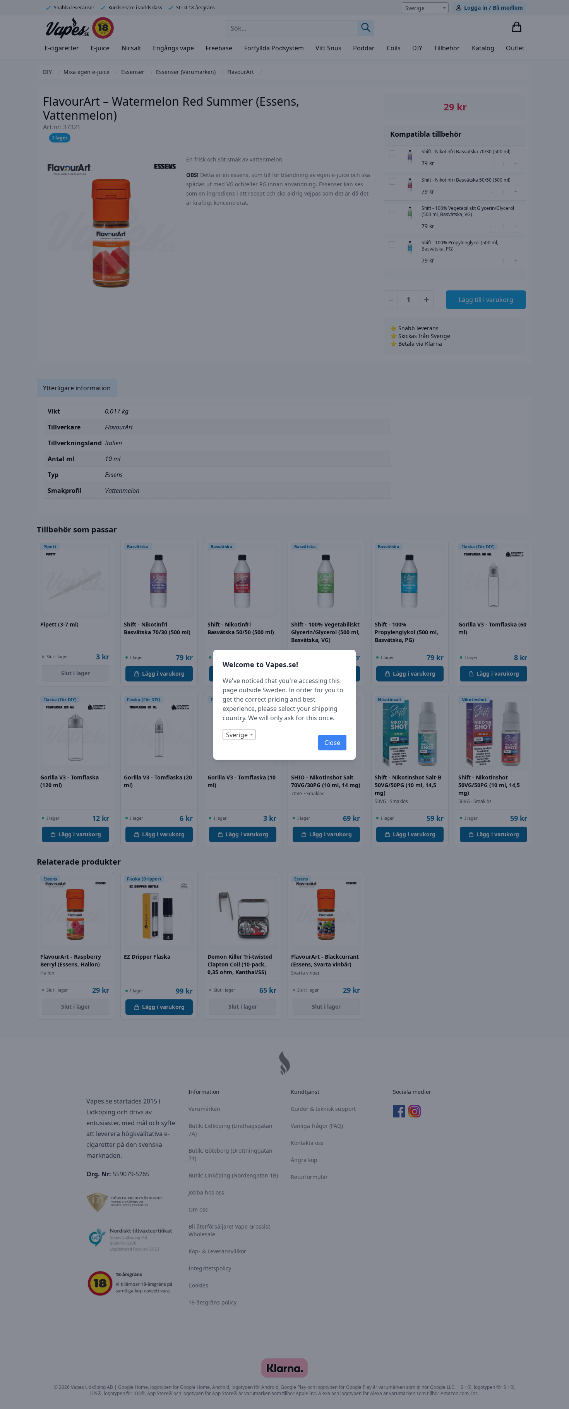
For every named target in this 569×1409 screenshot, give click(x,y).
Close (332, 742)
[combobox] (239, 734)
